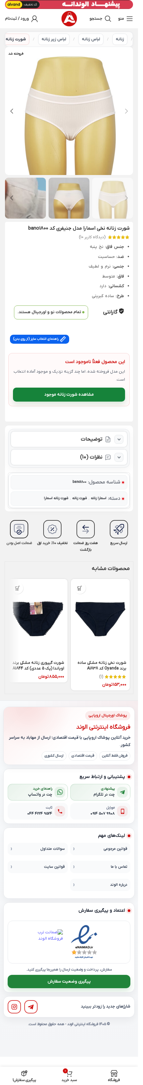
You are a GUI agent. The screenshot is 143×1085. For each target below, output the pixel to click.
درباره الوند (118, 884)
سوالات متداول (52, 848)
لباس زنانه (91, 39)
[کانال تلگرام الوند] (31, 1006)
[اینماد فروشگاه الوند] (84, 942)
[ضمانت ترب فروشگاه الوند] (50, 942)
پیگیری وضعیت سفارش (69, 981)
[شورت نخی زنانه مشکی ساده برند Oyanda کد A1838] (100, 618)
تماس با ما (119, 866)
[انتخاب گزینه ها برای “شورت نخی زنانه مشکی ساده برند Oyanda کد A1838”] (80, 588)
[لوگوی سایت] (69, 19)
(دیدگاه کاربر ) (92, 237)
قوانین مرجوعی (115, 848)
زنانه (120, 39)
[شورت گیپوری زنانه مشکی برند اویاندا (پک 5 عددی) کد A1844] (38, 618)
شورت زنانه (16, 39)
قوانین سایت (54, 866)
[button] (126, 111)
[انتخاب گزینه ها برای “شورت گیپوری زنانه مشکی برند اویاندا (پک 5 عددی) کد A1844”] (17, 588)
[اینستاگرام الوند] (14, 1006)
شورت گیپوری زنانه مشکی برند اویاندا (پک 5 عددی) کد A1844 (38, 665)
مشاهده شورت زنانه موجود (69, 394)
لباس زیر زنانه (54, 39)
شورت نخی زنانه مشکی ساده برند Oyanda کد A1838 (101, 665)
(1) (101, 677)
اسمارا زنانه (98, 498)
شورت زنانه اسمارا (56, 498)
